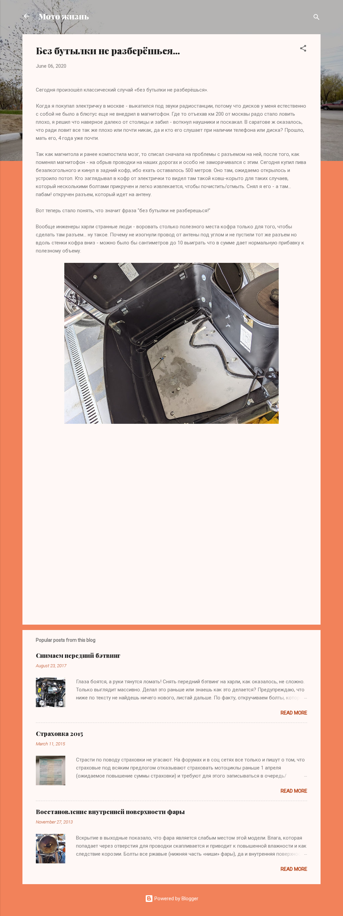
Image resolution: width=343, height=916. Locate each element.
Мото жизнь (64, 16)
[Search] (317, 18)
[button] (303, 49)
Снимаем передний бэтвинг (78, 655)
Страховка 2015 (59, 734)
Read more (294, 713)
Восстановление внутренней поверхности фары (110, 812)
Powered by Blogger (175, 899)
